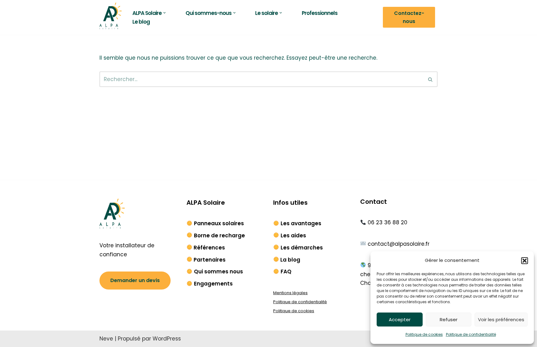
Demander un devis (135, 280)
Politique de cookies (424, 334)
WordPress (167, 338)
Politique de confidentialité (471, 334)
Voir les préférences (501, 319)
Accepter (400, 319)
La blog (290, 259)
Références (209, 247)
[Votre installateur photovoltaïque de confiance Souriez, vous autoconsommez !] (110, 15)
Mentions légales (290, 293)
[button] (524, 261)
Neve (106, 338)
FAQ (286, 271)
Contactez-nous (409, 17)
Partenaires (210, 259)
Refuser (448, 319)
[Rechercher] (431, 79)
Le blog (141, 21)
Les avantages (301, 223)
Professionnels (319, 13)
